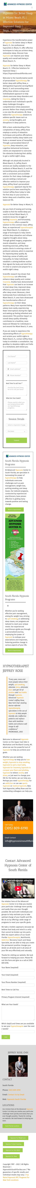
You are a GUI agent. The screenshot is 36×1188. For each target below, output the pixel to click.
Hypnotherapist (14, 937)
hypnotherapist (26, 227)
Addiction (5, 940)
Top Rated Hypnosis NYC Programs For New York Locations (16, 1177)
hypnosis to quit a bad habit (14, 765)
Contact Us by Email (16, 1094)
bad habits (23, 692)
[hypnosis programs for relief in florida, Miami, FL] (14, 514)
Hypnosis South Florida (16, 1099)
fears (10, 690)
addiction (9, 783)
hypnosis (8, 43)
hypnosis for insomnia (12, 767)
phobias (12, 692)
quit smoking (12, 619)
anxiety (6, 120)
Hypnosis (6, 66)
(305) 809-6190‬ (16, 828)
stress (18, 687)
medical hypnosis (19, 786)
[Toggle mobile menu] (32, 8)
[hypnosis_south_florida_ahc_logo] (18, 455)
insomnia (6, 99)
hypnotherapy (21, 81)
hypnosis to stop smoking (19, 762)
